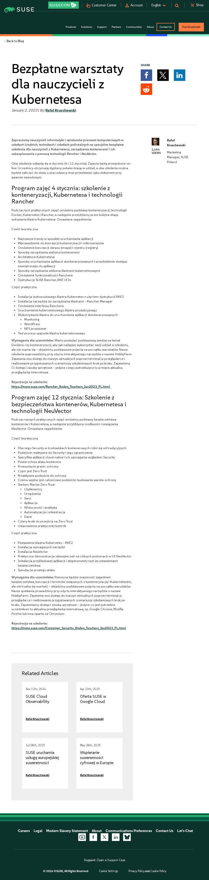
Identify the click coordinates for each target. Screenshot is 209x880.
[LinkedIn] (116, 837)
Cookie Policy (158, 871)
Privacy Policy (136, 871)
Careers (24, 831)
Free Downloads (191, 27)
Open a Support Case (111, 860)
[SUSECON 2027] (63, 5)
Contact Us (166, 27)
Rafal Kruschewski (60, 110)
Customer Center (104, 5)
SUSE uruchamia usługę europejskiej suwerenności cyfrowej (42, 760)
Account (136, 5)
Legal (38, 831)
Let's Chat (185, 831)
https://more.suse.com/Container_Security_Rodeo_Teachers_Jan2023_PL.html (68, 628)
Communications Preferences (129, 831)
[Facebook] (93, 837)
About (97, 831)
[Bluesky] (127, 837)
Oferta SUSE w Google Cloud (93, 699)
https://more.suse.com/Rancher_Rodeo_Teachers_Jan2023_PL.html (61, 386)
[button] (146, 75)
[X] (104, 837)
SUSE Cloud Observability (37, 699)
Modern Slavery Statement (67, 831)
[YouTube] (82, 837)
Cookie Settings (108, 871)
